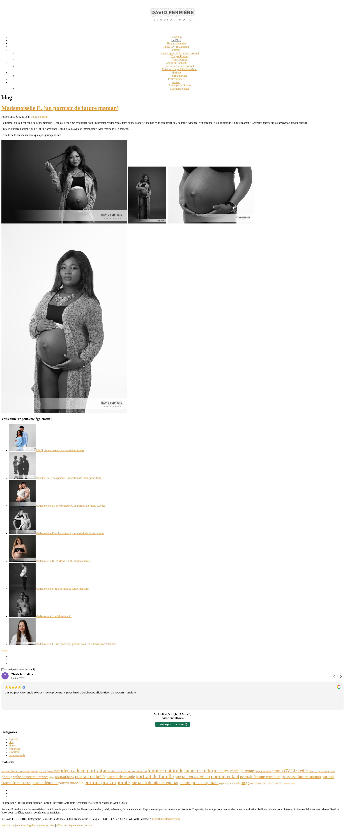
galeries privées (45, 825)
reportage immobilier (230, 783)
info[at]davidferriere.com (165, 818)
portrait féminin (44, 782)
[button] (340, 676)
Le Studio (176, 36)
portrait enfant (225, 776)
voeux (253, 783)
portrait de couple (120, 776)
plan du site (7, 825)
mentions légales (25, 825)
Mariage (176, 72)
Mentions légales (179, 88)
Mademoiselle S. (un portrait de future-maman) (62, 588)
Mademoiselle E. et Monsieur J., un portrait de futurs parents (70, 533)
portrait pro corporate (107, 782)
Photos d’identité (176, 43)
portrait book (64, 777)
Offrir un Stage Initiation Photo (179, 69)
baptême (26, 772)
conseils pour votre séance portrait (179, 53)
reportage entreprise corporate (191, 782)
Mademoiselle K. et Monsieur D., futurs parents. (63, 560)
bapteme (13, 739)
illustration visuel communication (125, 771)
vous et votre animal (270, 783)
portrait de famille (155, 776)
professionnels (17, 755)
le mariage (14, 748)
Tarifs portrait (179, 59)
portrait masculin (71, 783)
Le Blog (176, 40)
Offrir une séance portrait (179, 66)
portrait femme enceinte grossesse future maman (280, 776)
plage (51, 777)
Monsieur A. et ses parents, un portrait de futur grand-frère (68, 477)
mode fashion (264, 771)
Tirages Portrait (179, 56)
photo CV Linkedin (290, 770)
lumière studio (198, 770)
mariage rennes (243, 770)
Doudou (50, 771)
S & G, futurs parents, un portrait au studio (60, 450)
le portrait (42, 116)
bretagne (34, 772)
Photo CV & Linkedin (176, 46)
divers (12, 745)
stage (245, 783)
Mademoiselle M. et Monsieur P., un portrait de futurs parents (70, 505)
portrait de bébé (90, 776)
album (4, 772)
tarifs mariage (179, 75)
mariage (221, 770)
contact (176, 82)
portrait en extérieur (192, 776)
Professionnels (176, 78)
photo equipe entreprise (322, 771)
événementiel (289, 783)
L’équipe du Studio (180, 85)
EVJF (57, 771)
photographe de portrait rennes (24, 777)
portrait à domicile (147, 782)
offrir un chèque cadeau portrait (74, 825)
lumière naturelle (165, 770)
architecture (15, 771)
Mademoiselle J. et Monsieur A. (54, 616)
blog (33, 116)
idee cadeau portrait (81, 770)
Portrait (176, 49)
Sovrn (4, 650)
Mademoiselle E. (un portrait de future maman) (60, 108)
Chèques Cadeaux (176, 62)
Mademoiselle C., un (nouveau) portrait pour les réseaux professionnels (76, 643)
